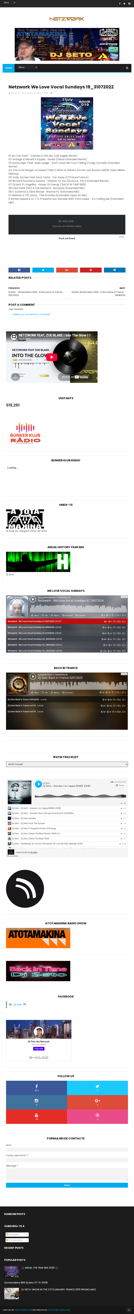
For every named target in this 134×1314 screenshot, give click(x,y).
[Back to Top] (128, 1309)
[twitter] (124, 3)
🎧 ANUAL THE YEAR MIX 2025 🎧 (39, 1267)
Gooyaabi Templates (59, 1310)
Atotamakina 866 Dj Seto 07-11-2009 (26, 1282)
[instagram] (129, 3)
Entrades (13, 1234)
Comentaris (15, 1240)
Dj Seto (17, 1004)
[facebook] (119, 3)
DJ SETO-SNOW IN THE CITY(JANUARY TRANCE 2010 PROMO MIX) (58, 1289)
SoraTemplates (23, 1310)
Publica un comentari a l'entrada (31, 314)
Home (8, 68)
